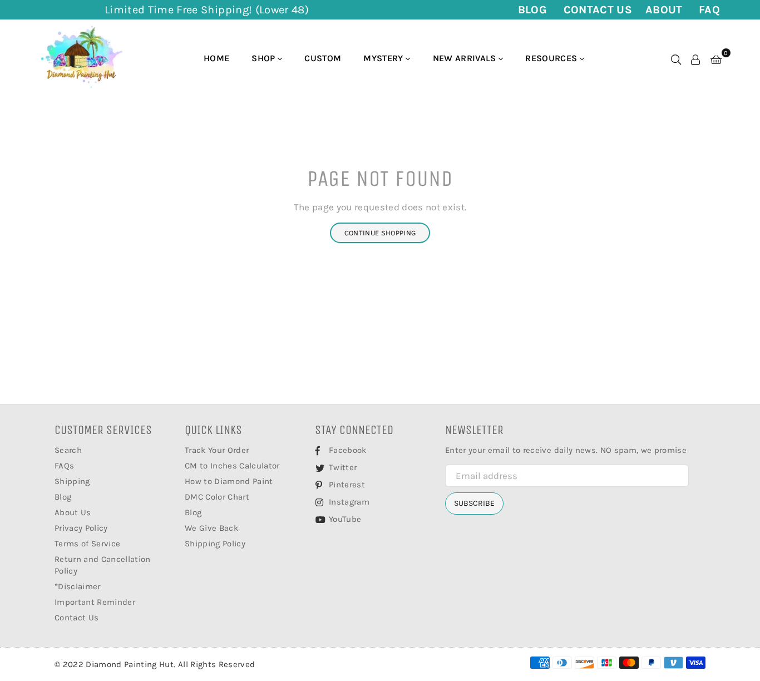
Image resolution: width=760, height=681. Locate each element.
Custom (322, 58)
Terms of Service (87, 544)
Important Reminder (95, 602)
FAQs (64, 466)
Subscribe (474, 503)
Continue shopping (380, 233)
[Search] (676, 58)
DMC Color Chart (217, 497)
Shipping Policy (215, 544)
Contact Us (598, 9)
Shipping (72, 481)
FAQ (709, 9)
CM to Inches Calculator (232, 466)
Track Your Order (217, 450)
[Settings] (695, 58)
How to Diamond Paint (229, 481)
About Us (73, 512)
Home (216, 58)
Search (68, 450)
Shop (264, 58)
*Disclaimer (78, 586)
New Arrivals (466, 58)
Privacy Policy (81, 528)
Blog (532, 9)
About (664, 9)
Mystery (384, 58)
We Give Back (211, 528)
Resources (552, 58)
